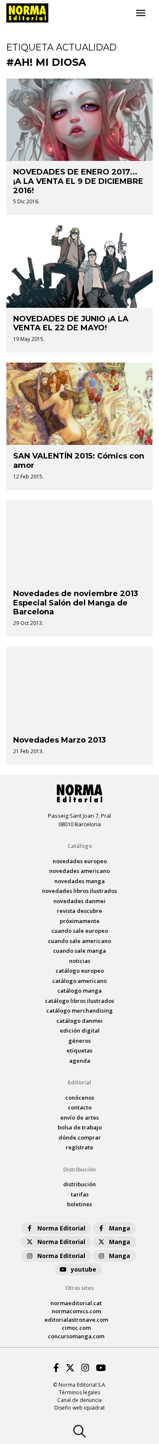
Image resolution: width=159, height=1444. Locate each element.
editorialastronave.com (76, 1319)
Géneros (79, 1040)
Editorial (79, 1082)
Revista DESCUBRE (79, 911)
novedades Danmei (79, 901)
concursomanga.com (76, 1336)
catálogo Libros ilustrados (79, 1001)
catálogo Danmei (79, 1021)
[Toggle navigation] (141, 13)
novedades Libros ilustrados (79, 891)
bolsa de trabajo (80, 1127)
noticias (79, 961)
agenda (79, 1060)
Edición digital (80, 1030)
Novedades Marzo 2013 (59, 740)
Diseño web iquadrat (79, 1407)
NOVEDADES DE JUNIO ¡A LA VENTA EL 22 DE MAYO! (70, 323)
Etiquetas (79, 1050)
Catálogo (79, 846)
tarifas (80, 1194)
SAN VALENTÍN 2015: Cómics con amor (78, 460)
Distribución (79, 1169)
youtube (83, 1269)
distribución (79, 1184)
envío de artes (79, 1117)
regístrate (79, 1147)
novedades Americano (79, 871)
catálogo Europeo (80, 970)
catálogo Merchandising (79, 1010)
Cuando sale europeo (79, 931)
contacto (80, 1107)
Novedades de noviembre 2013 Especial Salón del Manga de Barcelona (75, 602)
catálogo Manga (79, 990)
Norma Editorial (61, 1228)
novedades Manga (79, 881)
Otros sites (79, 1288)
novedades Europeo (80, 861)
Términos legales (79, 1392)
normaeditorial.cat (76, 1303)
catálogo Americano (79, 981)
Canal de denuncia (79, 1400)
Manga (119, 1228)
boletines (79, 1204)
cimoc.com (76, 1327)
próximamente (80, 921)
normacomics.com (76, 1311)
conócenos (79, 1097)
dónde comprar (80, 1137)
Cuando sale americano (79, 941)
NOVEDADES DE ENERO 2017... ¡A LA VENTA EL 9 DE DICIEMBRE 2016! (78, 181)
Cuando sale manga (79, 950)
